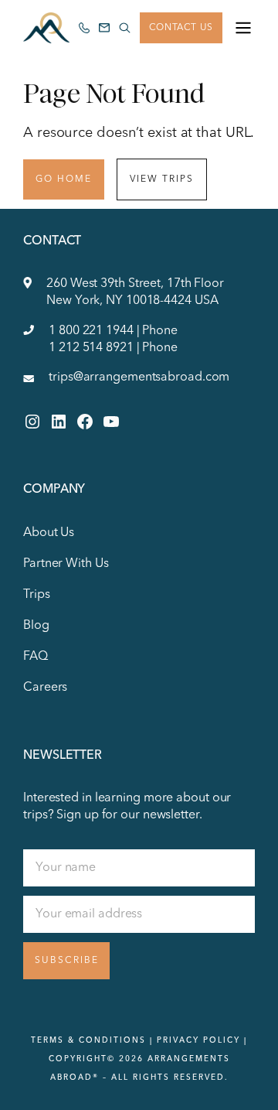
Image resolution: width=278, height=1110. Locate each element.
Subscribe (67, 960)
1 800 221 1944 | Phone (113, 331)
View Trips (162, 179)
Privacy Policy (198, 1040)
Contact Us (181, 27)
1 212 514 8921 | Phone (113, 348)
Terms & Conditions (88, 1040)
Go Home (64, 179)
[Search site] (124, 27)
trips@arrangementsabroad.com (139, 377)
